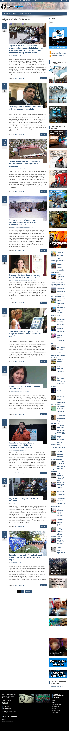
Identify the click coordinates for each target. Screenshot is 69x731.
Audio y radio (12, 168)
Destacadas (12, 112)
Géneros (25, 280)
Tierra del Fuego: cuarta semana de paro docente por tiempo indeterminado (61, 486)
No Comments (5, 31)
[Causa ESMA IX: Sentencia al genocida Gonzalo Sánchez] (53, 521)
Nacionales (23, 112)
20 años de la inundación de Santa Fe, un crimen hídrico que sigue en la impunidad (25, 163)
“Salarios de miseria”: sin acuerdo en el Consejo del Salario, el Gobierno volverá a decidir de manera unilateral (58, 257)
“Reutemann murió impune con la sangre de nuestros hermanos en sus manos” (25, 333)
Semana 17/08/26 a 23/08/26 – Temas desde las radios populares (61, 550)
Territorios (13, 13)
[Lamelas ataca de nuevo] (53, 390)
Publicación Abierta (34, 0)
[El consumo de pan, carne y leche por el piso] (53, 493)
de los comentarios (7, 721)
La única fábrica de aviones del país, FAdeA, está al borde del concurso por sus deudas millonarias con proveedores (58, 466)
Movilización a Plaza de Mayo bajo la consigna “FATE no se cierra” (61, 477)
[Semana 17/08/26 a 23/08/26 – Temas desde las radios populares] (53, 549)
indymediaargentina (60, 55)
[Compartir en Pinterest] (18, 78)
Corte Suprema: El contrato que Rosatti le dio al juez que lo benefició (26, 108)
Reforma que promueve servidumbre (60, 361)
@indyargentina (59, 52)
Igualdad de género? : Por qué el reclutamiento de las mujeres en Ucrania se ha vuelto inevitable (58, 381)
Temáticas (6, 13)
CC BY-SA (9, 700)
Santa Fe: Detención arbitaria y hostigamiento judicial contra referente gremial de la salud (22, 445)
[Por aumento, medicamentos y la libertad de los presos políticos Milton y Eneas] (53, 319)
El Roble (54, 708)
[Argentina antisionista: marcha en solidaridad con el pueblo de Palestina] (53, 510)
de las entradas (6, 719)
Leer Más (43, 78)
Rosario (20, 55)
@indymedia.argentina (61, 53)
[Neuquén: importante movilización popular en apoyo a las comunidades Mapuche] (53, 529)
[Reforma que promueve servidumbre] (53, 361)
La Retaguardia (55, 706)
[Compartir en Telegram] (23, 78)
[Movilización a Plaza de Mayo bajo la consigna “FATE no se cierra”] (53, 475)
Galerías (21, 13)
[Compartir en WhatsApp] (21, 78)
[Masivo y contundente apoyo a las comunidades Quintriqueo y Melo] (53, 368)
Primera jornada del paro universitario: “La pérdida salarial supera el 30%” (61, 302)
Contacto (20, 0)
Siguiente (28, 591)
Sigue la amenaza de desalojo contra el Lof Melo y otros (61, 542)
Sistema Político (29, 112)
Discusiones (17, 112)
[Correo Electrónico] (20, 78)
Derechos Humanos (14, 55)
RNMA (53, 700)
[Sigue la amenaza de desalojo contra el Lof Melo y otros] (53, 540)
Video (28, 339)
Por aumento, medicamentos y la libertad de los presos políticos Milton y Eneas (61, 321)
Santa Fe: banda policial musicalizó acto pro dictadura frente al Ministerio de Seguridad (26, 557)
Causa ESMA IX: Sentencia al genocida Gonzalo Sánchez (61, 522)
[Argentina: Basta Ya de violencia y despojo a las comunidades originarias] (53, 408)
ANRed (53, 702)
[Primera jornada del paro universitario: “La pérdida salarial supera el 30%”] (53, 300)
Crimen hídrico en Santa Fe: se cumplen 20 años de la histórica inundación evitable (22, 222)
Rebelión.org (55, 712)
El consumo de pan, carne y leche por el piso (61, 493)
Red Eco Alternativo (56, 704)
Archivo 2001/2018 (26, 0)
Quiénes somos (15, 0)
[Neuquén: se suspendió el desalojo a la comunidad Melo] (53, 328)
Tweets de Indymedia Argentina (56, 686)
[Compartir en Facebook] (15, 78)
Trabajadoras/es (26, 391)
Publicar (27, 13)
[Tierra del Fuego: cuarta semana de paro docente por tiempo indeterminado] (53, 484)
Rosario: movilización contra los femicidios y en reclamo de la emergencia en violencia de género (57, 338)
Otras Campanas (56, 710)
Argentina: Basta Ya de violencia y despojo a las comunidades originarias (61, 410)
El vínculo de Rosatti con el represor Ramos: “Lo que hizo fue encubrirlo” (24, 276)
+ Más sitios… (55, 714)
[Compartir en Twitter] (17, 78)
